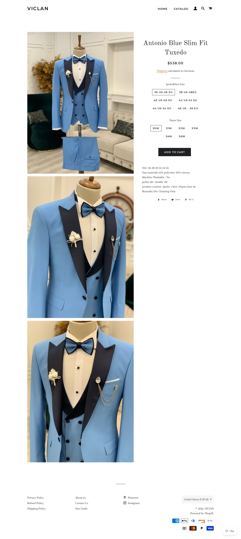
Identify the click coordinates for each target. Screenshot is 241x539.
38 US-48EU (188, 92)
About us (80, 497)
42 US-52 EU (188, 100)
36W (182, 136)
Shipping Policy (36, 508)
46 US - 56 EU (188, 108)
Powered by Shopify (202, 513)
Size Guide (81, 508)
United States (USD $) (196, 499)
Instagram (133, 503)
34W (169, 136)
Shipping (162, 71)
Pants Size (176, 120)
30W (156, 128)
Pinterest (132, 497)
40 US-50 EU (163, 100)
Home (162, 9)
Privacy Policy (35, 497)
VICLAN (38, 8)
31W (169, 128)
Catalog (181, 9)
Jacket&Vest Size (175, 84)
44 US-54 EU (162, 108)
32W (181, 128)
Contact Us (81, 503)
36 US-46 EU (163, 92)
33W (195, 128)
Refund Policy (35, 503)
